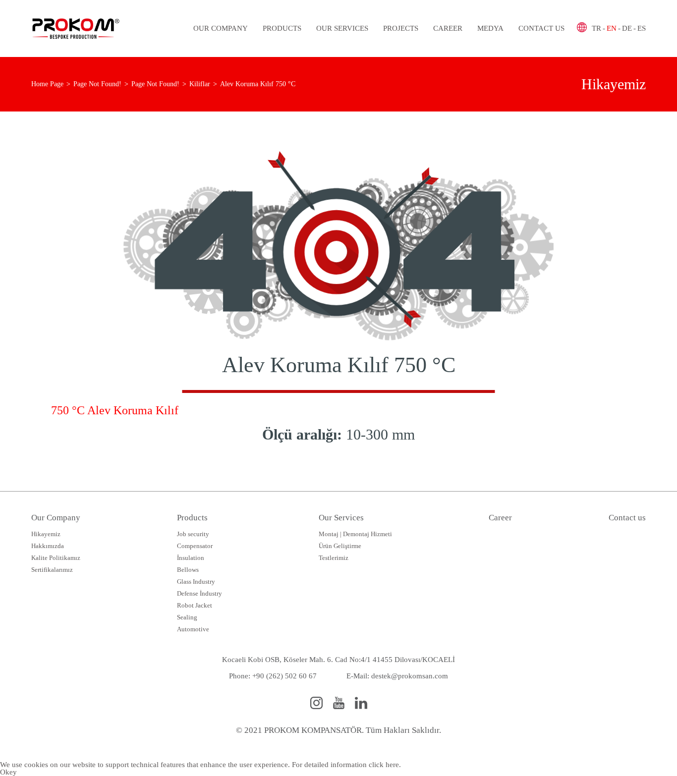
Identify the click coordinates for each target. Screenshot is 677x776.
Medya (490, 28)
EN (612, 28)
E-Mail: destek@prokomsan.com (397, 676)
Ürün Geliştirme (340, 546)
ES (641, 28)
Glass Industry (196, 581)
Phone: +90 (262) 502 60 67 (273, 676)
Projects (400, 28)
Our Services (342, 28)
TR (596, 28)
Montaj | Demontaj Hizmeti (355, 534)
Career (447, 28)
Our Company (220, 28)
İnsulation (190, 557)
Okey (8, 772)
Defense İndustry (199, 593)
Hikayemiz (45, 534)
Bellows (188, 569)
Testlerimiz (333, 557)
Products (282, 28)
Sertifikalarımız (52, 569)
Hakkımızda (47, 546)
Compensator (195, 546)
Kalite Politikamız (55, 557)
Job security (193, 534)
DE (627, 28)
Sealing (187, 617)
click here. (385, 765)
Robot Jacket (194, 605)
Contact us (541, 28)
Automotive (193, 629)
